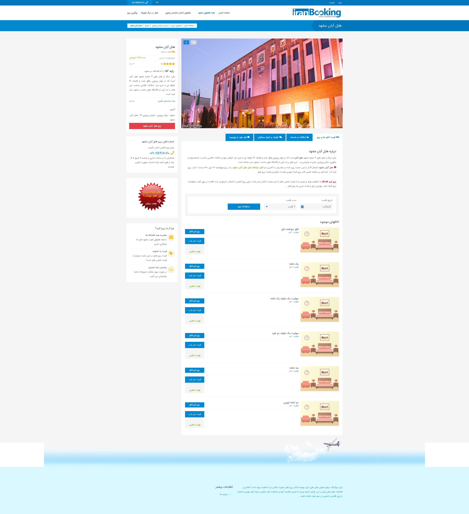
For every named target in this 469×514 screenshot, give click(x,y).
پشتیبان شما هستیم (158, 267)
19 (289, 125)
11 (311, 125)
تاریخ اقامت (327, 200)
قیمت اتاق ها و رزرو (326, 137)
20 (287, 125)
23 (278, 125)
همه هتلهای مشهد (206, 12)
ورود (340, 2)
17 (295, 125)
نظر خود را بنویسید (238, 137)
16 (298, 125)
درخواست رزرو (244, 206)
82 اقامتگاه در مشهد (153, 71)
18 (292, 125)
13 (306, 125)
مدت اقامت (291, 200)
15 (300, 125)
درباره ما (224, 494)
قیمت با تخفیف (159, 251)
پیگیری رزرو (132, 12)
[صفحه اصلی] (317, 12)
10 (314, 125)
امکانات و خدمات (298, 137)
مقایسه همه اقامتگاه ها (156, 235)
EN (157, 2)
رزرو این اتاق (194, 231)
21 (284, 125)
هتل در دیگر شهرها (149, 12)
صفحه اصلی (224, 12)
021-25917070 (138, 2)
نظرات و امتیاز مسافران (268, 137)
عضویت (332, 2)
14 (303, 125)
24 (276, 125)
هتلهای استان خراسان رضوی (178, 12)
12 (309, 125)
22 (281, 125)
